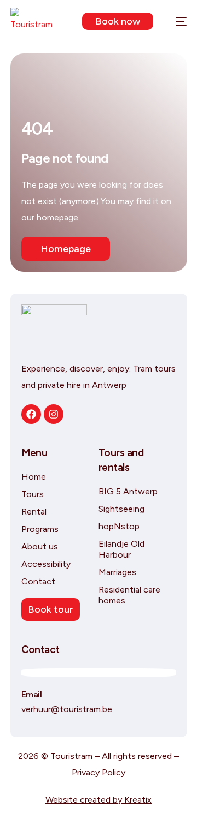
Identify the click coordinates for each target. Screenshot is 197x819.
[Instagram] (53, 414)
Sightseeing (121, 509)
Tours (32, 494)
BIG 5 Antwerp (128, 491)
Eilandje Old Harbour (121, 549)
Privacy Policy (98, 772)
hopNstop (119, 526)
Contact (38, 581)
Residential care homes (129, 595)
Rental (34, 511)
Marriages (117, 572)
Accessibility (46, 564)
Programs (40, 529)
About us (39, 546)
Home (33, 476)
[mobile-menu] (175, 21)
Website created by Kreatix (98, 799)
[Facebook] (31, 414)
